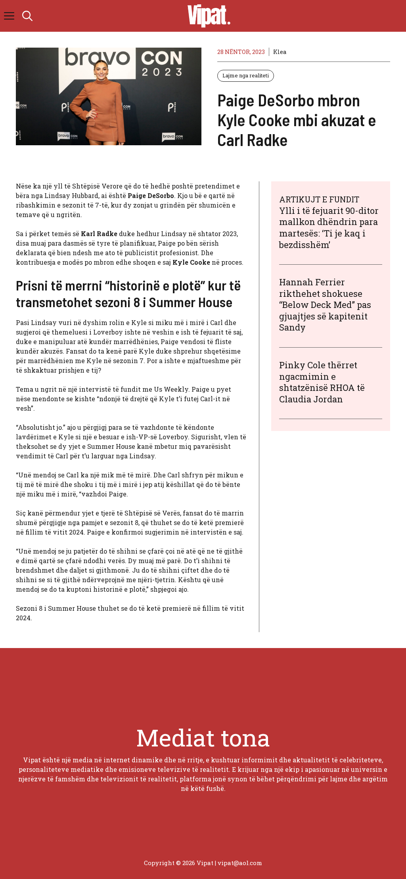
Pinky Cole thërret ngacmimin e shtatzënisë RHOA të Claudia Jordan (322, 382)
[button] (27, 16)
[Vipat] (207, 16)
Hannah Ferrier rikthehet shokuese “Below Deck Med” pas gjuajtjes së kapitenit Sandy (325, 304)
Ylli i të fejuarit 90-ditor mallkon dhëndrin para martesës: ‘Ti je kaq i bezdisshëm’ (329, 227)
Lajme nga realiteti (245, 75)
